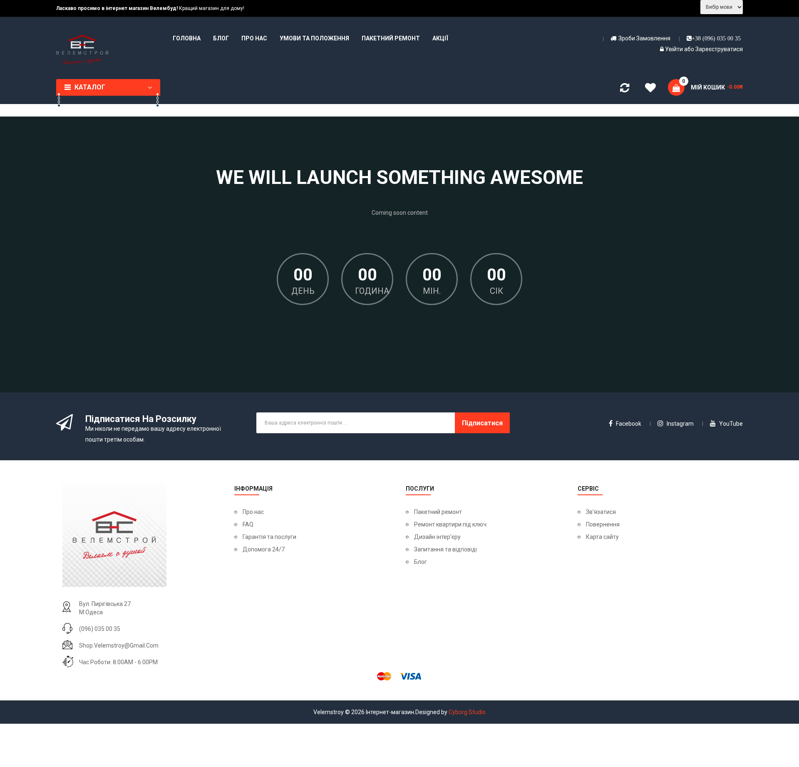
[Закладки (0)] (650, 89)
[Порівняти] (624, 89)
